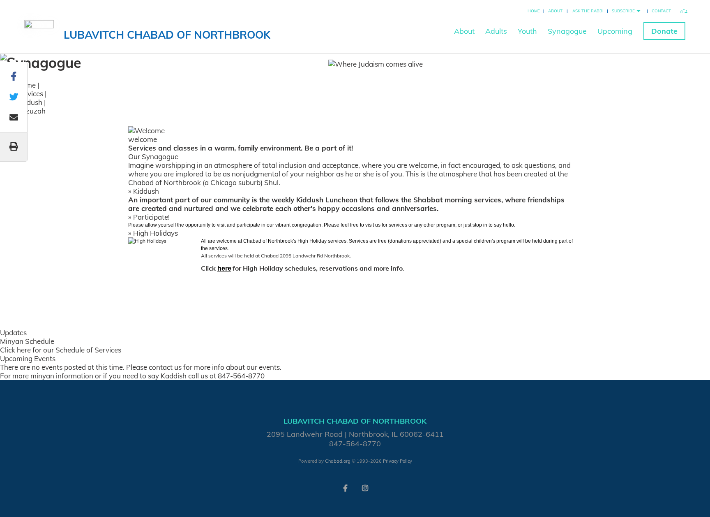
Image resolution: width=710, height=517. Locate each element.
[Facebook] (345, 487)
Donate (664, 31)
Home (534, 11)
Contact (661, 11)
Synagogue (567, 31)
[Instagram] (365, 487)
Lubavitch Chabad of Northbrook (167, 35)
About (555, 11)
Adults (496, 31)
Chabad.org (337, 461)
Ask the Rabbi (588, 11)
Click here (15, 349)
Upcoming (614, 31)
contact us (165, 367)
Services (29, 93)
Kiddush (29, 102)
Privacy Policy (397, 461)
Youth (527, 31)
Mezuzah (31, 111)
